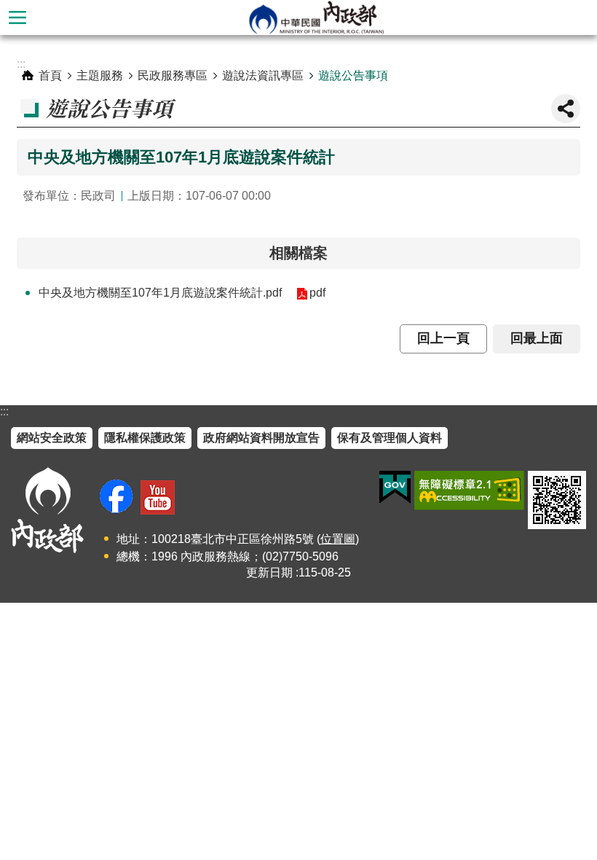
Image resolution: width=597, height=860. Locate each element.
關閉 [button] (565, 108)
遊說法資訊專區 (263, 75)
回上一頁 (443, 338)
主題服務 (99, 75)
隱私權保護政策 (145, 437)
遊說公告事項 (353, 75)
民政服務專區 (172, 75)
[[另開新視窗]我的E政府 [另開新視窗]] (395, 487)
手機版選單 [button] (17, 17)
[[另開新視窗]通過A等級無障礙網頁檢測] (469, 490)
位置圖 (337, 539)
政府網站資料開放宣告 (261, 437)
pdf (317, 292)
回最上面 (536, 338)
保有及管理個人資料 (389, 437)
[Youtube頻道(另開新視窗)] (158, 497)
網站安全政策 (52, 437)
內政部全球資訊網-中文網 (316, 17)
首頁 (50, 75)
